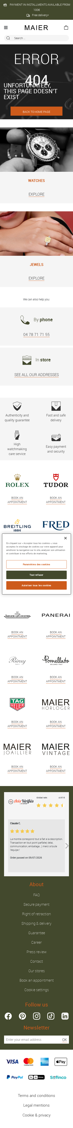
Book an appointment (36, 980)
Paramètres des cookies (36, 564)
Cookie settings (36, 989)
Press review (37, 951)
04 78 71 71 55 (36, 334)
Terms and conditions (36, 1095)
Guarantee (36, 932)
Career (36, 942)
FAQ (36, 894)
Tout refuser (36, 574)
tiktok (50, 1016)
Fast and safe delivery (56, 417)
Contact (36, 961)
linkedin (65, 1016)
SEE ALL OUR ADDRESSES (36, 374)
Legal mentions (36, 1105)
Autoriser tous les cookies (36, 585)
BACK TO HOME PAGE (36, 112)
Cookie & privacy (36, 1115)
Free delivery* (40, 15)
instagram (36, 1016)
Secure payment (36, 904)
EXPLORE (36, 194)
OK (64, 1039)
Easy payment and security (56, 449)
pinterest (22, 1016)
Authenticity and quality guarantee (17, 417)
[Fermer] (65, 538)
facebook (8, 1016)
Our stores (36, 970)
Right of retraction (36, 913)
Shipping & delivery (36, 923)
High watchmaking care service (17, 449)
